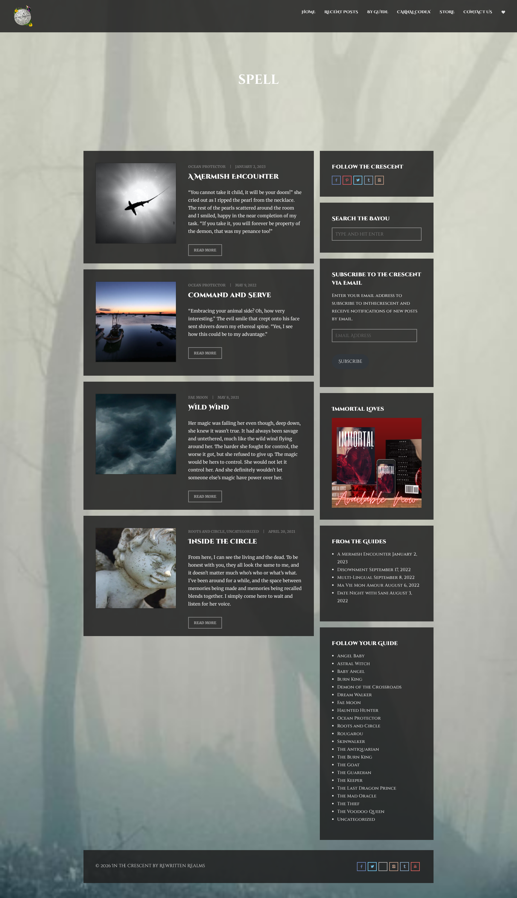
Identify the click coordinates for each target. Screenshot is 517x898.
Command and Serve (229, 295)
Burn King (349, 679)
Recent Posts (341, 12)
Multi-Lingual (354, 577)
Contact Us (477, 12)
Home (308, 12)
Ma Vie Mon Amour (360, 585)
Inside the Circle (222, 541)
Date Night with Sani (362, 593)
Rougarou (350, 734)
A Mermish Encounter (233, 176)
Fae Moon (198, 397)
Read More (205, 250)
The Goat (348, 765)
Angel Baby (351, 656)
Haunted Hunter (357, 710)
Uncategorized (242, 531)
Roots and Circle (206, 531)
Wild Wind (208, 407)
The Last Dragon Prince (366, 788)
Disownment (352, 570)
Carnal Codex (414, 12)
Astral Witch (353, 664)
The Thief (348, 804)
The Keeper (350, 780)
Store (447, 12)
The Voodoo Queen (360, 811)
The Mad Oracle (356, 796)
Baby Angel (351, 671)
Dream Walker (354, 695)
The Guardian (354, 773)
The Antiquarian (358, 749)
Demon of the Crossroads (369, 687)
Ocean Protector (207, 166)
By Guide (377, 12)
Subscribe (350, 361)
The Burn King (354, 757)
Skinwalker (351, 741)
